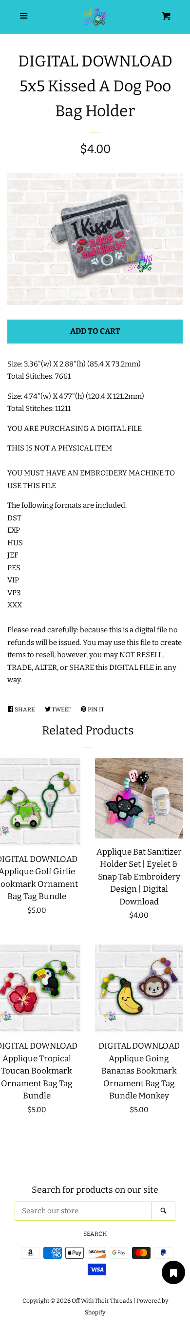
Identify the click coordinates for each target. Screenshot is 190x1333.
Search (95, 1233)
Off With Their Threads (102, 1300)
